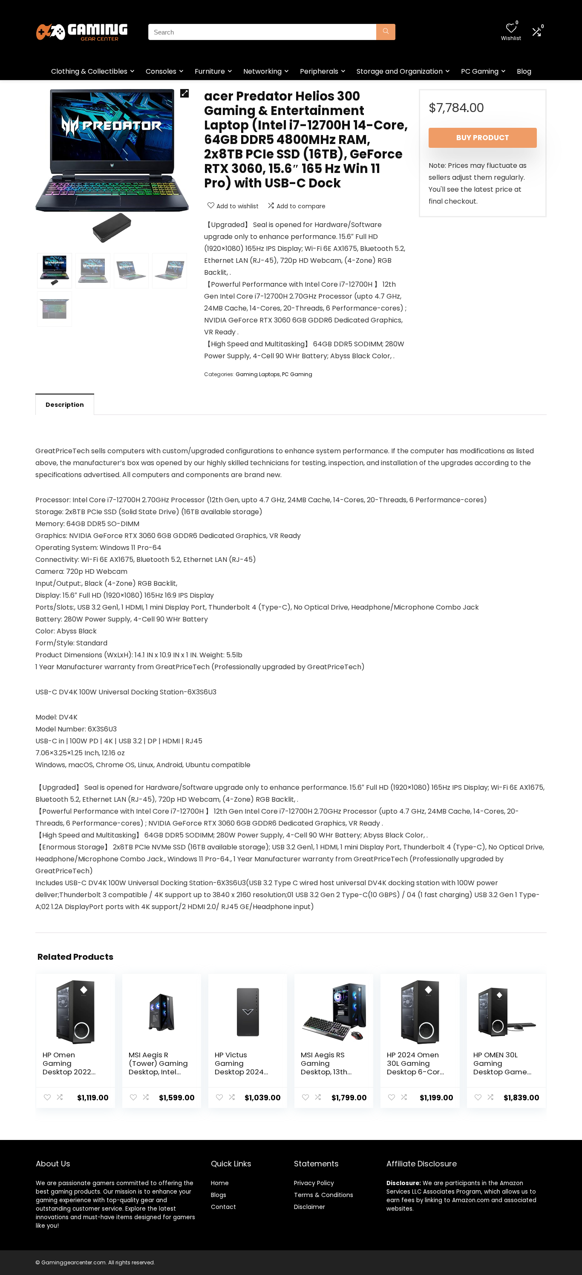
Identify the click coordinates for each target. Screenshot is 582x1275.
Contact (223, 1207)
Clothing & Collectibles (89, 71)
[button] (184, 93)
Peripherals (319, 71)
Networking (262, 71)
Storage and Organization (400, 71)
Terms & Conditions (323, 1195)
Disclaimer (309, 1207)
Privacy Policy (314, 1183)
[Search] (385, 32)
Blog (524, 71)
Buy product (482, 137)
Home (220, 1183)
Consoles (161, 71)
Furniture (210, 71)
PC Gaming (479, 71)
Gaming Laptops (258, 374)
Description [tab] (65, 404)
